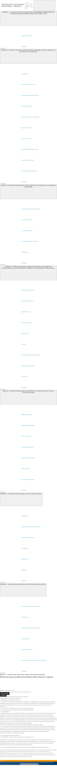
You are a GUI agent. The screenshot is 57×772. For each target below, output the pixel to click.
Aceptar (22, 764)
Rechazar (27, 764)
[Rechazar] (38, 764)
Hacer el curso (4, 693)
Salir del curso (31, 5)
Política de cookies (34, 764)
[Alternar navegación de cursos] (44, 5)
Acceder (3, 695)
